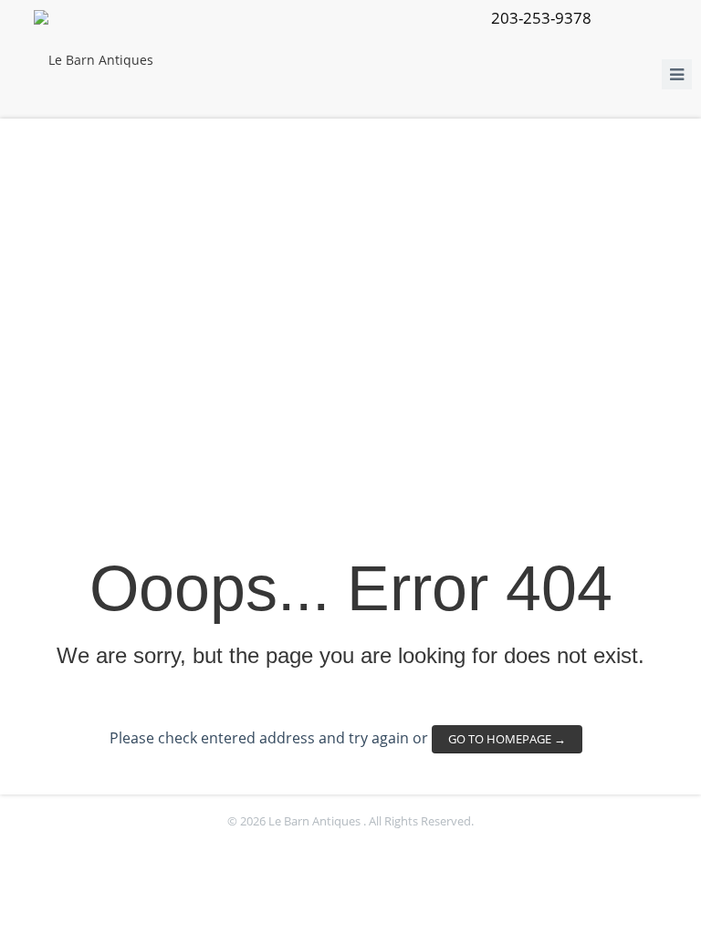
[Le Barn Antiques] (94, 59)
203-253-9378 (541, 17)
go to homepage (507, 739)
